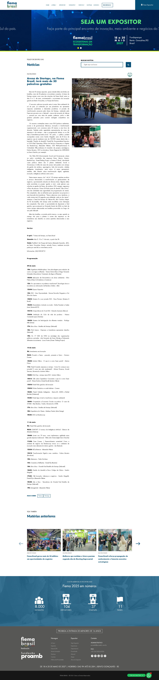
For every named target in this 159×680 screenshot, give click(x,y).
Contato (53, 657)
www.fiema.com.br (46, 247)
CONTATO (96, 5)
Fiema (40, 496)
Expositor (53, 646)
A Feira (53, 643)
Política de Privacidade (57, 659)
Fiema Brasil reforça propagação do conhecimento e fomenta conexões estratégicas (113, 559)
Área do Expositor (76, 659)
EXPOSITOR (62, 5)
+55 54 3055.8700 (97, 651)
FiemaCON (54, 648)
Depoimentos (74, 648)
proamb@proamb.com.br (99, 645)
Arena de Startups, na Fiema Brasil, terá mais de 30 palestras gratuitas (45, 81)
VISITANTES (72, 5)
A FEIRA (53, 5)
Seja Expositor (75, 643)
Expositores (74, 646)
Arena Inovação (55, 651)
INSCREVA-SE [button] (107, 5)
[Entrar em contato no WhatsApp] (149, 675)
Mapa (72, 657)
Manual (73, 654)
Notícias (53, 654)
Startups (47, 496)
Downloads (74, 651)
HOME (47, 5)
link (38, 247)
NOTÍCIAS (89, 5)
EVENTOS (81, 5)
